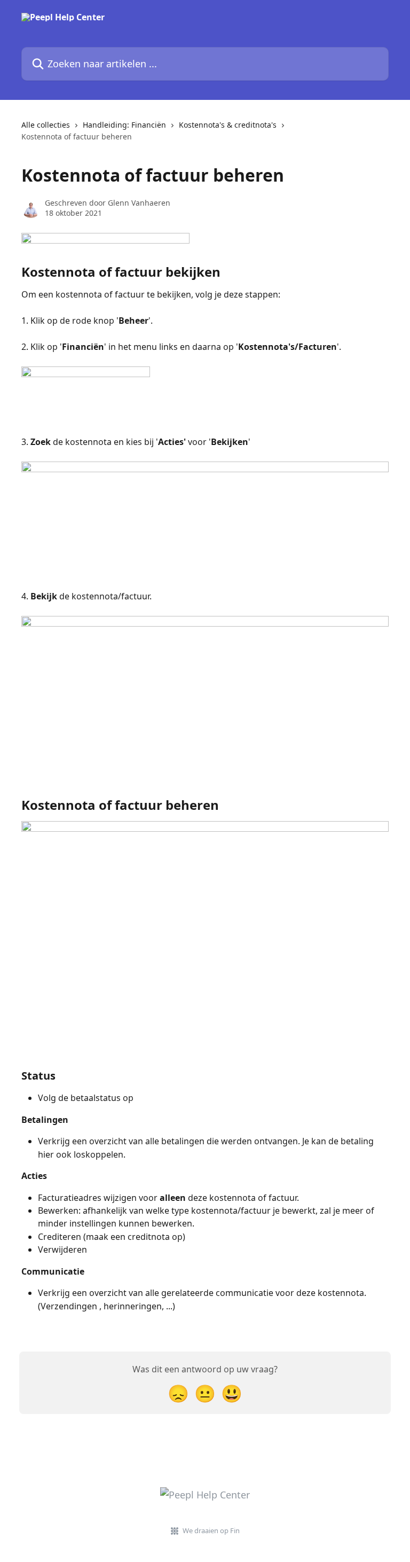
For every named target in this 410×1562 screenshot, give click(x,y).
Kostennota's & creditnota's (228, 125)
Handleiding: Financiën (124, 125)
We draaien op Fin (211, 1530)
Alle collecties (45, 125)
